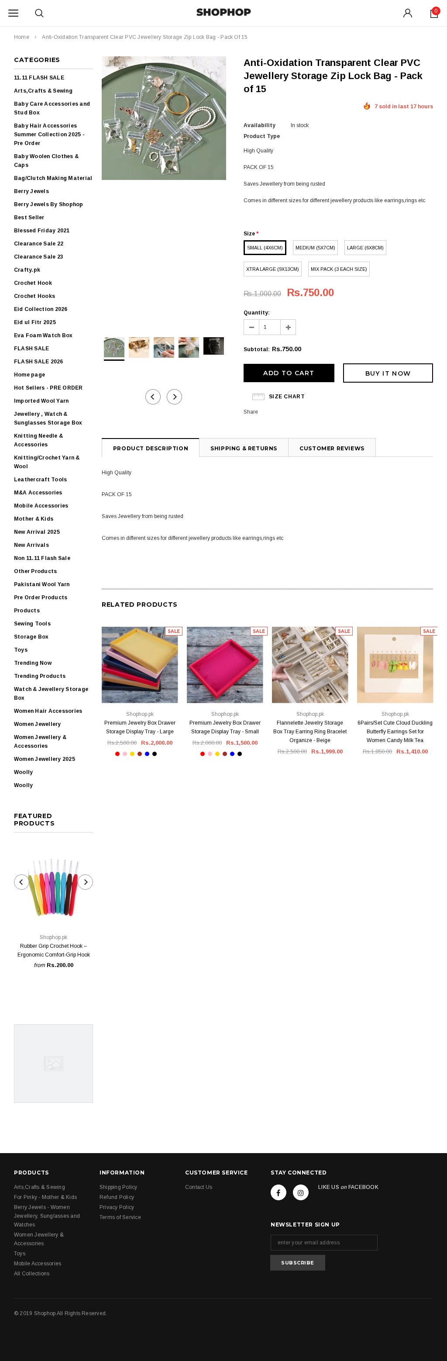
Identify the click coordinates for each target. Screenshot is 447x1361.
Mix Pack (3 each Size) (339, 269)
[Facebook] (278, 1192)
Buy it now (388, 373)
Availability (259, 125)
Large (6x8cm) (365, 247)
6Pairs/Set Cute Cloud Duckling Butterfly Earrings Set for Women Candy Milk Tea (395, 731)
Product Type (262, 136)
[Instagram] (301, 1192)
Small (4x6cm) (265, 247)
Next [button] (174, 396)
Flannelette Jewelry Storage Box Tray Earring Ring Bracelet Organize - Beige (310, 731)
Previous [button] (153, 396)
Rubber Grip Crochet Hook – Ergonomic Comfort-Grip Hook (53, 950)
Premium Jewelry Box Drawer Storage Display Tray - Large (139, 727)
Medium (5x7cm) (315, 247)
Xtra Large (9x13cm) (272, 269)
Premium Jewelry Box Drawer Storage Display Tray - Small (225, 727)
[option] (164, 119)
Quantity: (257, 313)
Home (21, 37)
